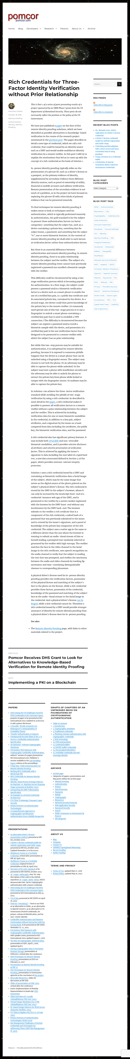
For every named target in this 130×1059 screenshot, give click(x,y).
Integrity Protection (102, 242)
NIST (96, 265)
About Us (76, 28)
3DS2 (96, 207)
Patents (64, 28)
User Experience (101, 309)
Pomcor (11, 1048)
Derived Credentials (102, 225)
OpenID (97, 273)
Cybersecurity (113, 216)
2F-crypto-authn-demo (29, 880)
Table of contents (60, 723)
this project (39, 975)
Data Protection (61, 789)
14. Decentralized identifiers (64, 750)
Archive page (58, 773)
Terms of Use (58, 871)
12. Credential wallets (61, 745)
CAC (107, 211)
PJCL (96, 282)
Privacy (58, 787)
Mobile (58, 795)
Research (49, 28)
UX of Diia (14, 898)
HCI (95, 234)
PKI (111, 282)
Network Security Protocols (66, 803)
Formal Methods (111, 229)
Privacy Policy (58, 874)
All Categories (60, 819)
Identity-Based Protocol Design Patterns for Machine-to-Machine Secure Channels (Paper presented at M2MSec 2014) (27, 784)
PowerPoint (15, 994)
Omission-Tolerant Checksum (106, 269)
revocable (54, 441)
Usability (114, 304)
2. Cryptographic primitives (64, 729)
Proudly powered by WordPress (29, 1048)
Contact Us (57, 845)
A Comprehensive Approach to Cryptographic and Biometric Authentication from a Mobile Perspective (27, 813)
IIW (112, 238)
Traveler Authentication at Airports (24, 734)
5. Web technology (60, 739)
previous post (56, 140)
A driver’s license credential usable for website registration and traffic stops (107, 141)
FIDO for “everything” (19, 904)
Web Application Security (65, 805)
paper (59, 125)
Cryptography (60, 797)
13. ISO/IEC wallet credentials (64, 747)
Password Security (62, 808)
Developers (32, 28)
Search (58, 811)
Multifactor (98, 256)
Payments (59, 792)
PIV (115, 278)
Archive (91, 28)
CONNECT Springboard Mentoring (66, 847)
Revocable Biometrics (19, 978)
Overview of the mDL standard (22, 869)
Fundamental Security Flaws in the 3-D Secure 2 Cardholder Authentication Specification (26, 739)
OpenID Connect (110, 273)
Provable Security (110, 287)
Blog (20, 28)
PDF (36, 991)
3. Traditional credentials (63, 731)
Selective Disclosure (110, 291)
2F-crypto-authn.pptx (19, 874)
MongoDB (106, 251)
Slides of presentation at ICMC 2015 (24, 983)
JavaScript (98, 247)
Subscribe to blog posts (102, 105)
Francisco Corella (15, 111)
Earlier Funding (59, 853)
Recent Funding (59, 850)
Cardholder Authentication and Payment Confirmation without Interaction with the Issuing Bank (27, 922)
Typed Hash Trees (101, 304)
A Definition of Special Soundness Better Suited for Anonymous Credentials (106, 165)
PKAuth (104, 282)
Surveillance (99, 300)
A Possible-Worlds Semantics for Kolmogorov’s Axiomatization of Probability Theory (23, 729)
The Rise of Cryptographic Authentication (27, 941)
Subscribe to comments (103, 112)
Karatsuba (109, 247)
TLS (114, 300)
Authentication (14, 122)
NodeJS (104, 265)
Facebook (98, 229)
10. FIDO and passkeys (62, 742)
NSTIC (112, 265)
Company (57, 842)
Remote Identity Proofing (48, 628)
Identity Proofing (15, 118)
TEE (108, 300)
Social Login (112, 295)
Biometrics (59, 800)
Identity (11, 125)
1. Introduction (59, 726)
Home (11, 28)
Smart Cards (99, 295)
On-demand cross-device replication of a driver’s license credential (107, 133)
